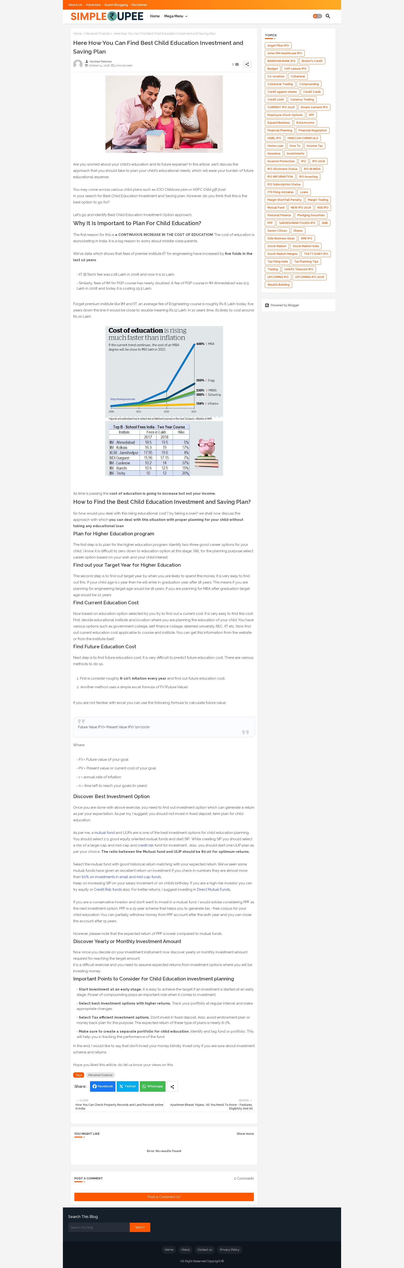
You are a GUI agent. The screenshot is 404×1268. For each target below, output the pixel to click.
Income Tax (315, 146)
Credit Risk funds (108, 889)
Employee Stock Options (285, 115)
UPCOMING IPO (278, 277)
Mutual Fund (276, 207)
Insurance (274, 153)
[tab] (155, 16)
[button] (317, 16)
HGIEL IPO (274, 138)
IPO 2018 (318, 161)
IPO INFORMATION (280, 176)
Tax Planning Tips (306, 261)
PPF (270, 223)
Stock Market (276, 246)
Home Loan (275, 146)
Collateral (298, 76)
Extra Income (305, 122)
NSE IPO (322, 207)
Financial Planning (279, 130)
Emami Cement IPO (314, 107)
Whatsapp (155, 1086)
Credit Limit (275, 99)
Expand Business (278, 122)
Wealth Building (278, 284)
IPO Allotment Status (282, 169)
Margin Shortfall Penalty (284, 200)
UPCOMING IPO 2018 (309, 277)
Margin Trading (318, 200)
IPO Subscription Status (284, 184)
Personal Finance (98, 33)
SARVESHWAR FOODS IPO (297, 223)
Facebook (105, 1086)
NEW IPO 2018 (301, 207)
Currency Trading (302, 99)
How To (295, 146)
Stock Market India (306, 246)
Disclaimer (139, 5)
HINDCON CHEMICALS (303, 138)
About (185, 1249)
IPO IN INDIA (312, 169)
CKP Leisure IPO (295, 68)
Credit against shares (282, 92)
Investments (295, 153)
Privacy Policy (229, 1249)
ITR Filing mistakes (280, 192)
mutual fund (104, 833)
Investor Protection (281, 161)
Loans (304, 192)
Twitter (130, 1086)
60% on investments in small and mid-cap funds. (122, 877)
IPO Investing (308, 176)
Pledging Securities (311, 215)
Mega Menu (173, 16)
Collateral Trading (280, 84)
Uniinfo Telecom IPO (298, 269)
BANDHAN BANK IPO (281, 61)
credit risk (146, 845)
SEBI (325, 223)
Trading (272, 269)
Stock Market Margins (282, 254)
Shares (298, 230)
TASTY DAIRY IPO (316, 254)
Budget (272, 68)
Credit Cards (312, 92)
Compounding (309, 84)
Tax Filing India (277, 261)
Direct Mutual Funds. (214, 889)
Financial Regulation (313, 130)
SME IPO (306, 238)
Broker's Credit (312, 61)
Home (155, 16)
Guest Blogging (116, 5)
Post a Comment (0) (164, 1197)
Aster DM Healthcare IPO (284, 53)
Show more (245, 1133)
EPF (311, 115)
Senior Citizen (277, 230)
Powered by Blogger (285, 305)
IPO (303, 161)
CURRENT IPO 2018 (281, 107)
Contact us (205, 1249)
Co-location (276, 76)
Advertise (93, 5)
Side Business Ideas (281, 238)
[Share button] (172, 1086)
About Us (75, 5)
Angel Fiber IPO (278, 45)
